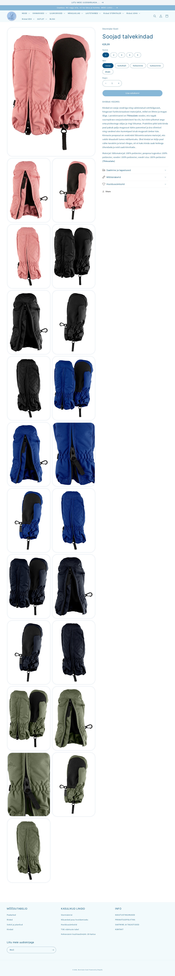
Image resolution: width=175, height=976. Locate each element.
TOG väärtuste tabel (70, 929)
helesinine (138, 65)
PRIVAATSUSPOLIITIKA (125, 919)
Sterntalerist (66, 915)
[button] (25, 13)
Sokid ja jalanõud (15, 924)
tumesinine (155, 65)
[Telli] (53, 950)
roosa (108, 65)
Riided (10, 919)
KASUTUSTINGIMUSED (125, 915)
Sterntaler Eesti (83, 970)
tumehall (122, 65)
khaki (107, 72)
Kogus (104, 78)
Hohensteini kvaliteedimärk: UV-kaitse (78, 934)
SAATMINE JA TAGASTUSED (127, 924)
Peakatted (11, 915)
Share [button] (108, 191)
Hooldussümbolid (69, 924)
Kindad (10, 929)
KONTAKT (119, 929)
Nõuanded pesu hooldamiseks (74, 919)
